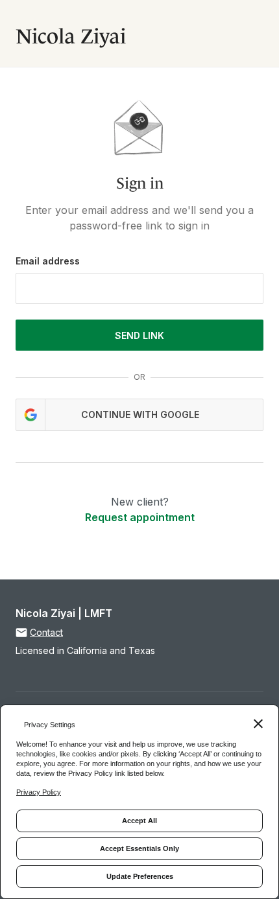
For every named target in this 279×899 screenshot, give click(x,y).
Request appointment (140, 517)
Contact (46, 632)
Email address (48, 260)
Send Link (139, 335)
